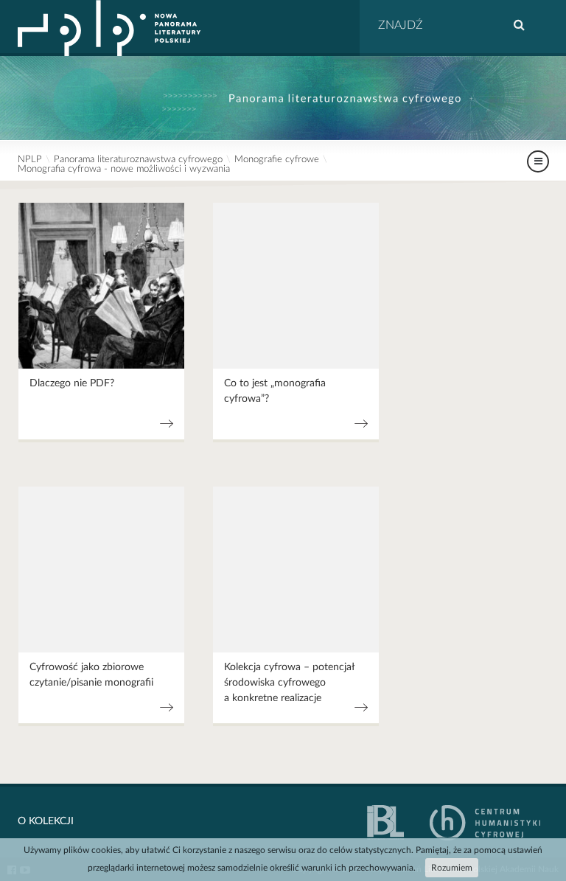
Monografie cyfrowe (276, 159)
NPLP (30, 159)
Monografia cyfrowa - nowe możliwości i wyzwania (124, 169)
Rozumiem (451, 867)
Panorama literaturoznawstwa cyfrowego (138, 159)
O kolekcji (46, 821)
